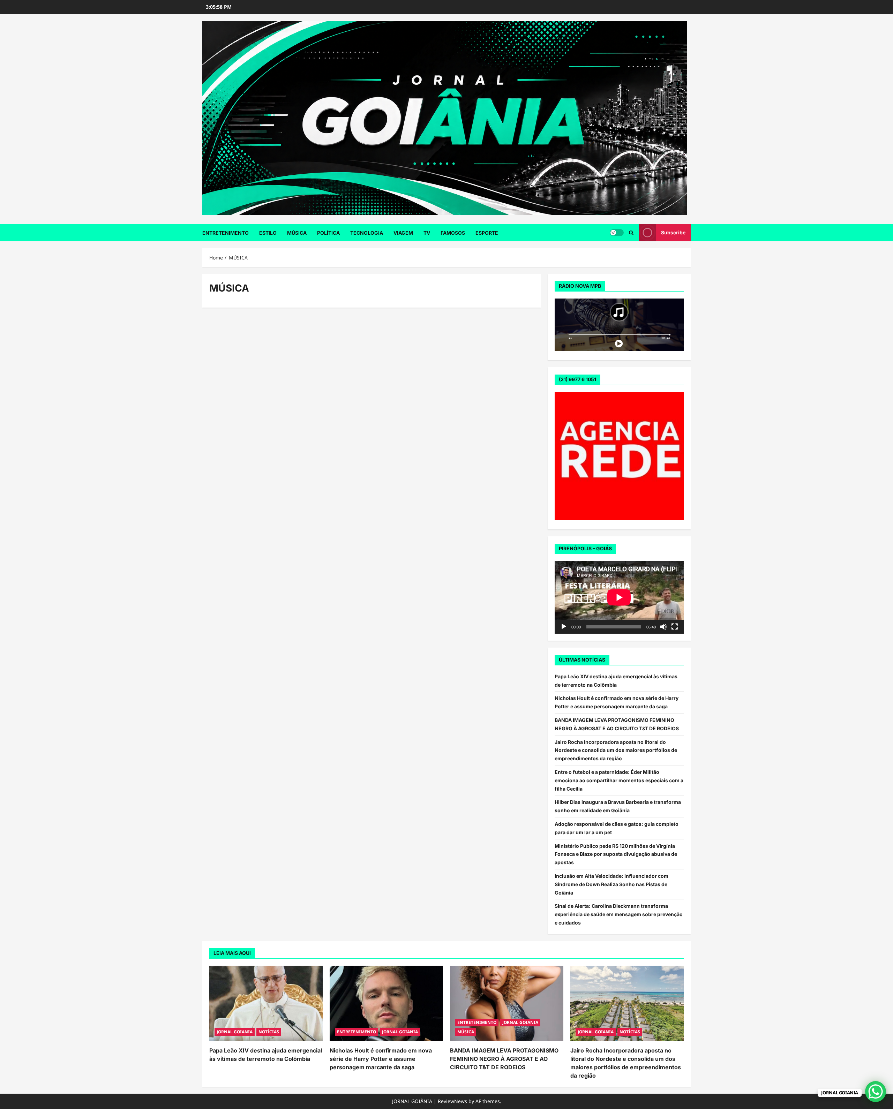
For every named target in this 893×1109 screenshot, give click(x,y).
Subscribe (673, 232)
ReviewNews (452, 1101)
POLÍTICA (328, 233)
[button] (631, 233)
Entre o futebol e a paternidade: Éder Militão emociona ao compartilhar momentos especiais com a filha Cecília (619, 780)
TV (426, 233)
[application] (619, 597)
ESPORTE (486, 233)
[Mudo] (663, 626)
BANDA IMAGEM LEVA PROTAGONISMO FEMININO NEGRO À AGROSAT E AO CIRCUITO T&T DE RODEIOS (504, 1059)
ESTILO (268, 233)
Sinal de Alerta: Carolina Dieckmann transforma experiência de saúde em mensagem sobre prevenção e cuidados (619, 914)
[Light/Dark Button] (617, 232)
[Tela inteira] (674, 626)
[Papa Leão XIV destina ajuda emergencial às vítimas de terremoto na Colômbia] (266, 1003)
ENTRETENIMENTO (225, 233)
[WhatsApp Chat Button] (875, 1091)
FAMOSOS (453, 233)
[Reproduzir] (563, 626)
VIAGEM (403, 233)
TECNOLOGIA (366, 233)
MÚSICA (297, 233)
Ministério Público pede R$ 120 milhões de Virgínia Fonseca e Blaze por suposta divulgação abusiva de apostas (616, 854)
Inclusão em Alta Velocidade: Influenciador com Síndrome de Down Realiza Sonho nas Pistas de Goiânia (611, 884)
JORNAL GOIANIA (235, 1032)
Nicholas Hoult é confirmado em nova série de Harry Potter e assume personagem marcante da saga (381, 1059)
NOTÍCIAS (268, 1032)
